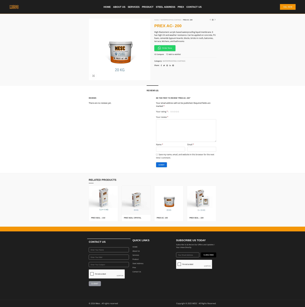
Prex (134, 267)
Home (156, 20)
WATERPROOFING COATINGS (171, 20)
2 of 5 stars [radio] (173, 111)
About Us (136, 251)
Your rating (162, 111)
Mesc (98, 303)
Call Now (287, 7)
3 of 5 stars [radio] (175, 111)
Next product (215, 20)
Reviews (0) (152, 91)
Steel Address (137, 263)
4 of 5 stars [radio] (176, 111)
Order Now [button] (167, 48)
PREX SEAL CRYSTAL (132, 218)
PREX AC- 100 (162, 218)
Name (159, 144)
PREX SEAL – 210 (98, 218)
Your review (162, 117)
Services (135, 255)
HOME (134, 247)
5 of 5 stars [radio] (178, 111)
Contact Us (136, 272)
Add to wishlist (175, 54)
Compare (160, 54)
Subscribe (208, 255)
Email (190, 144)
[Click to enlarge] (94, 76)
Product (135, 259)
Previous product (210, 20)
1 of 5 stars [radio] (171, 111)
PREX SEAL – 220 (196, 218)
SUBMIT (94, 283)
